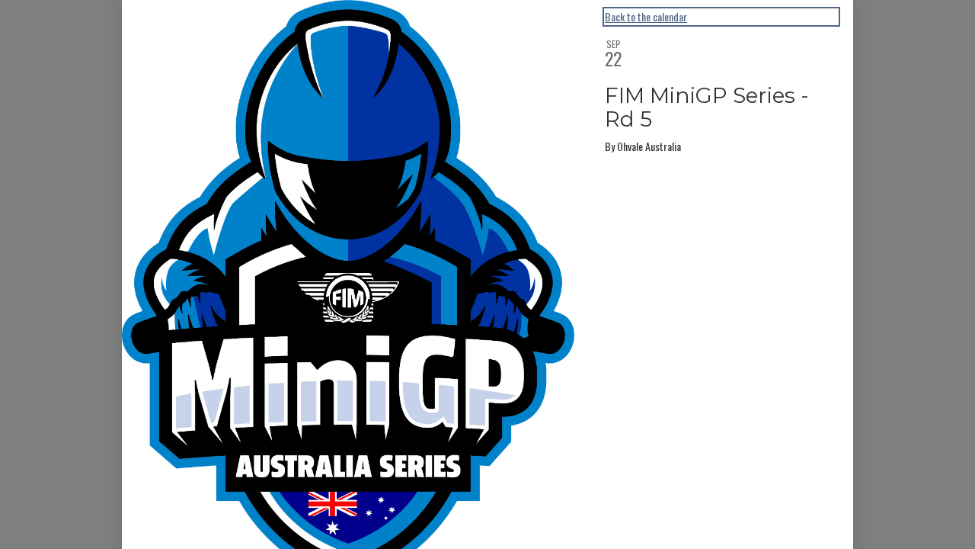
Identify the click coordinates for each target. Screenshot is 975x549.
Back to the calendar (646, 16)
